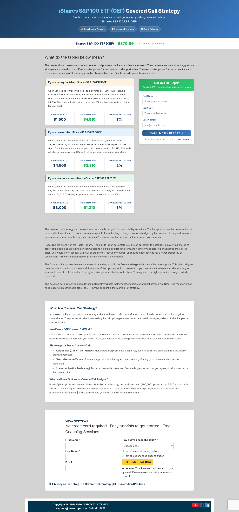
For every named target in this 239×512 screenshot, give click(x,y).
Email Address (149, 120)
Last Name (147, 108)
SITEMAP (102, 504)
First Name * (72, 439)
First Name (147, 96)
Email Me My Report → (167, 133)
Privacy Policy (182, 139)
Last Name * (72, 451)
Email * (69, 462)
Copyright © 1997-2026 (67, 504)
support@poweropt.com (71, 508)
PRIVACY (89, 504)
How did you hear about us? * (140, 439)
